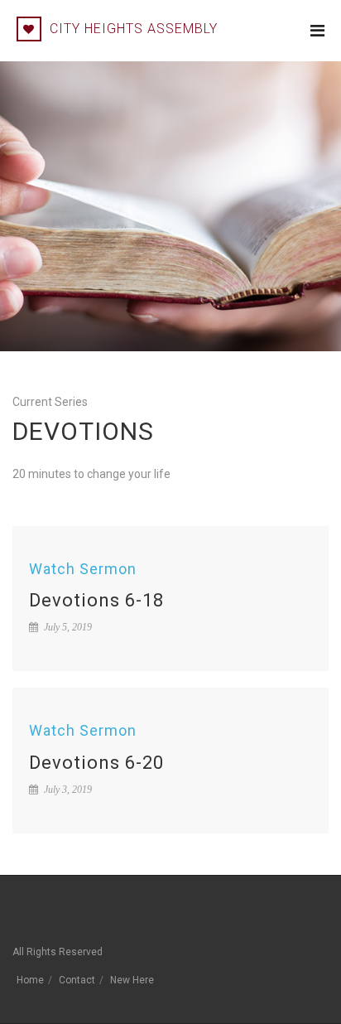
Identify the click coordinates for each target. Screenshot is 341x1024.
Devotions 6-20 (96, 762)
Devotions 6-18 (96, 600)
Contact (77, 980)
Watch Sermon (83, 568)
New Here (132, 980)
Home (30, 980)
